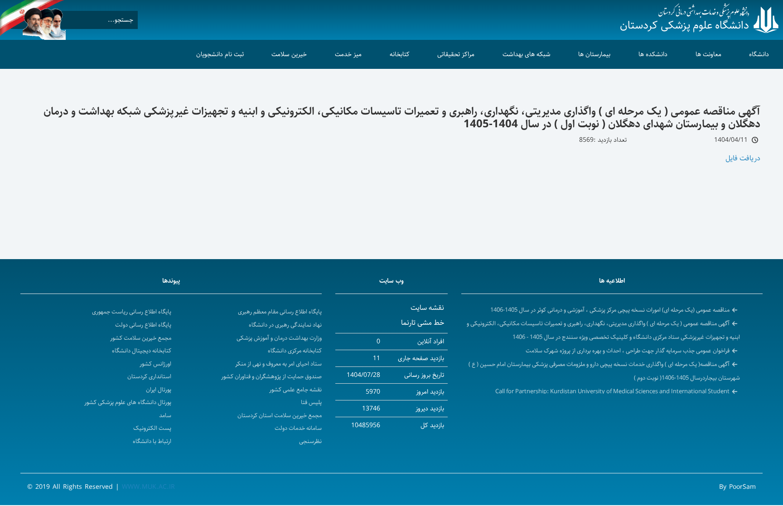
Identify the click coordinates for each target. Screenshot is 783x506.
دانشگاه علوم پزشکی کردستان (684, 25)
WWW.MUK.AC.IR (148, 487)
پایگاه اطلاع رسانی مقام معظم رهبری (280, 312)
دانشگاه (759, 54)
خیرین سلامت (289, 54)
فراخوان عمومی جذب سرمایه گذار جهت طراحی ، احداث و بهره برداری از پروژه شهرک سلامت (628, 350)
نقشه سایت (427, 307)
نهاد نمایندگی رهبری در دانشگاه (285, 325)
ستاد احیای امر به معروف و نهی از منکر (278, 364)
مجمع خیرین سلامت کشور (140, 338)
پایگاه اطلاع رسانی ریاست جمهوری (131, 312)
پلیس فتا (311, 402)
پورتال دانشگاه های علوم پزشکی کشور (127, 402)
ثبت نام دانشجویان (220, 54)
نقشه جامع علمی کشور (295, 390)
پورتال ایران (158, 390)
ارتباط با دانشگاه (152, 441)
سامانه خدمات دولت (298, 428)
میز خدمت (348, 54)
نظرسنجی (310, 441)
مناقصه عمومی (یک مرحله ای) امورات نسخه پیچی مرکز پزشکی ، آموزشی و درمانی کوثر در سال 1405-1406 (610, 309)
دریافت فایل (742, 158)
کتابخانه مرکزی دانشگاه (295, 351)
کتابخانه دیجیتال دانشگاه (141, 351)
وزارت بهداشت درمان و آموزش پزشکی (279, 338)
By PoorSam (737, 487)
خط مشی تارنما (422, 322)
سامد (165, 415)
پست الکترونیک (152, 428)
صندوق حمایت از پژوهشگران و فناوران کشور (271, 376)
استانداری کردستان (149, 376)
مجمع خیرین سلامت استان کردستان (279, 415)
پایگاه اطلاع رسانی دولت (143, 325)
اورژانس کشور (155, 364)
